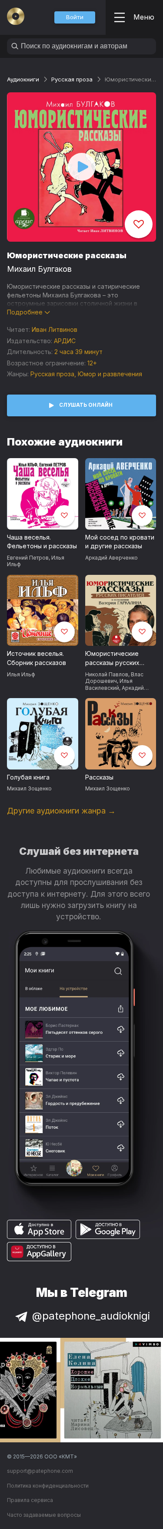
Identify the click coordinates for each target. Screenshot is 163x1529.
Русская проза (72, 79)
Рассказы (99, 777)
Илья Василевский (109, 684)
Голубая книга (28, 777)
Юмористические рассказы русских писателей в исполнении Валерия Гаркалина (116, 658)
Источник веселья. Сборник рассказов (36, 658)
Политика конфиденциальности (48, 1485)
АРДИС (65, 340)
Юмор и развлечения (110, 374)
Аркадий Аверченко (111, 557)
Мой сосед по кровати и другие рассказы (119, 541)
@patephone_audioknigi (91, 1316)
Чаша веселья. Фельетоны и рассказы (42, 541)
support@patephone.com (40, 1471)
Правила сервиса (30, 1500)
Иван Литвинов (54, 329)
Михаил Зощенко (29, 788)
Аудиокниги (23, 79)
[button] (74, 17)
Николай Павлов (106, 674)
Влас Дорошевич (114, 677)
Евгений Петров (28, 557)
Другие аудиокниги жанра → (61, 810)
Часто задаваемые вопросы (44, 1515)
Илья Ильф (21, 674)
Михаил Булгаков (39, 268)
